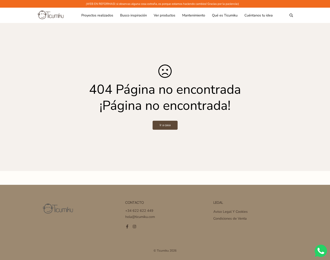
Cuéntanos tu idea (258, 15)
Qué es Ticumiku (225, 15)
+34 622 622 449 (139, 210)
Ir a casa (165, 125)
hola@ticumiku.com (140, 216)
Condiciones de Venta (230, 218)
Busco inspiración (133, 15)
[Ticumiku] (51, 15)
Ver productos (164, 15)
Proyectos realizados (97, 15)
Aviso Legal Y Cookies (230, 211)
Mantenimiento (193, 15)
